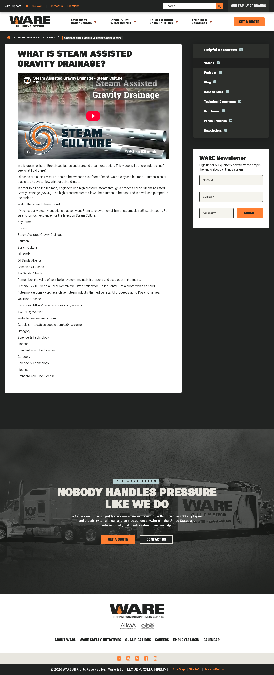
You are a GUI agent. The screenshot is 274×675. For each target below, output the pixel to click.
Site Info (194, 669)
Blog (207, 82)
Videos (51, 37)
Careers (162, 640)
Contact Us (55, 6)
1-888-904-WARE (33, 6)
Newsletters (213, 130)
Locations (73, 6)
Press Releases (215, 121)
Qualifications (138, 640)
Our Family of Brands (248, 6)
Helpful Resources (29, 37)
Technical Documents (220, 102)
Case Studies (213, 92)
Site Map (179, 669)
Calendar (211, 640)
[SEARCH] (219, 6)
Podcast (210, 73)
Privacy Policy (214, 669)
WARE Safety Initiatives (100, 640)
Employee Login (186, 640)
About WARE (65, 640)
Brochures (212, 111)
